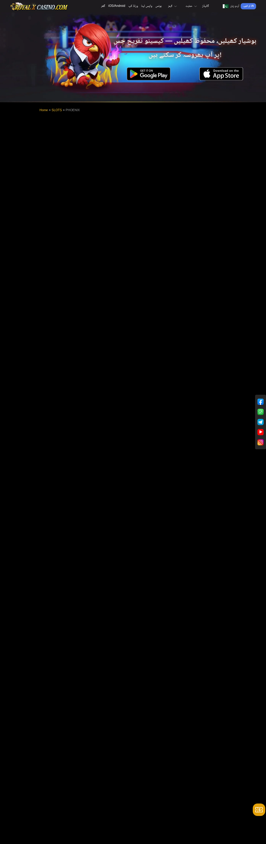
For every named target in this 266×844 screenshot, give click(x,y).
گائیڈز (205, 6)
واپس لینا (146, 6)
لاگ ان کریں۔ (248, 6)
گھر (103, 6)
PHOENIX (73, 110)
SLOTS (57, 110)
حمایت (189, 6)
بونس (158, 6)
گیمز (170, 6)
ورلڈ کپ (133, 6)
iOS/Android (116, 6)
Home (44, 110)
